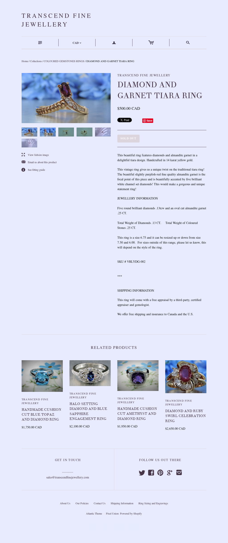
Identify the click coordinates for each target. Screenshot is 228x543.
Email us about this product (39, 162)
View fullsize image (35, 155)
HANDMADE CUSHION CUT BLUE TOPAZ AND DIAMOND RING (41, 414)
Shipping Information (122, 503)
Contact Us (100, 503)
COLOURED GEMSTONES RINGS (64, 61)
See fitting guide (33, 170)
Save (149, 120)
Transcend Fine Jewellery (57, 19)
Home (25, 61)
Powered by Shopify (131, 513)
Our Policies (82, 503)
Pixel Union (112, 513)
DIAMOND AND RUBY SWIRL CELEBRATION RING (185, 416)
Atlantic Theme (94, 513)
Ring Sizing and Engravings (153, 503)
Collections (36, 61)
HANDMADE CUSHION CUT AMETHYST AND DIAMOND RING (137, 414)
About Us (65, 503)
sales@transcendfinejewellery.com (67, 477)
